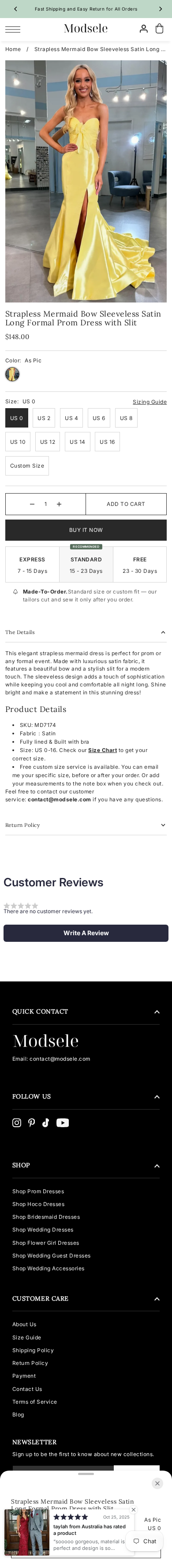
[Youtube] (62, 1122)
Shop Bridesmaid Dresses (46, 1216)
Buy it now (86, 530)
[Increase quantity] (59, 504)
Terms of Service (34, 1401)
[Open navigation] (15, 29)
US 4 (71, 418)
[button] (86, 933)
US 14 (78, 442)
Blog (18, 1414)
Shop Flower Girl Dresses (45, 1242)
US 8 (126, 418)
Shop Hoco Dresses (38, 1204)
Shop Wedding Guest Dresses (51, 1255)
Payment (24, 1375)
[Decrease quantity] (32, 504)
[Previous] (16, 8)
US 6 (99, 418)
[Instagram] (16, 1122)
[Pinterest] (31, 1122)
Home (13, 49)
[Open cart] (159, 29)
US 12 (48, 442)
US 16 (107, 442)
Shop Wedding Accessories (48, 1268)
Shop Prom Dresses (38, 1191)
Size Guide (26, 1337)
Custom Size (27, 465)
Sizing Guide (150, 401)
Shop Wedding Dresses (43, 1229)
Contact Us (27, 1389)
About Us (24, 1324)
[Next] (160, 8)
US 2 (43, 418)
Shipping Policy (33, 1350)
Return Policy (30, 1363)
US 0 (16, 418)
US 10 (18, 442)
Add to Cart (126, 504)
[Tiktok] (45, 1122)
